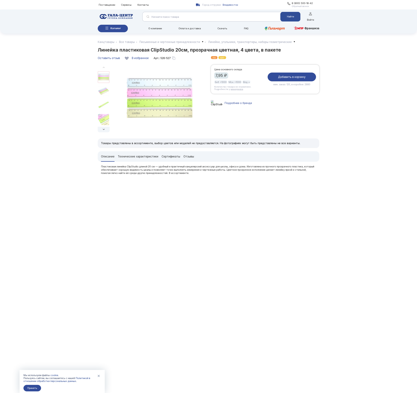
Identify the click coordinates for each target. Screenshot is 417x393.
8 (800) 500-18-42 (302, 3)
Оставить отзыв (109, 58)
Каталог (115, 28)
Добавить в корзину (292, 77)
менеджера (237, 89)
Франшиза (311, 28)
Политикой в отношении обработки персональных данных (56, 380)
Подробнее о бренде (238, 103)
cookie (54, 375)
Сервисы (126, 4)
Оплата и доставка (190, 28)
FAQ (246, 28)
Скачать (222, 28)
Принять (32, 388)
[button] (104, 129)
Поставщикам (107, 4)
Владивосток (230, 4)
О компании (155, 28)
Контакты (143, 4)
